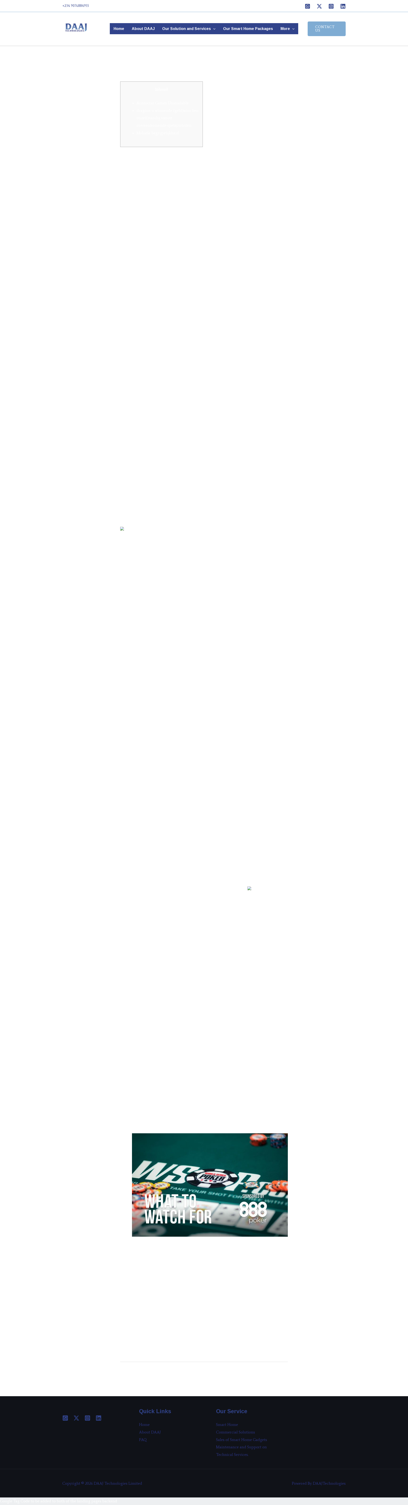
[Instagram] (331, 6)
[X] (319, 6)
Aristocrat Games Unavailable (162, 103)
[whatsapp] (65, 1418)
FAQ (143, 1439)
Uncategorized (135, 70)
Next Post (276, 1374)
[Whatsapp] (307, 6)
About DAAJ (143, 28)
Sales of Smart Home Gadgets (241, 1439)
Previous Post (135, 1374)
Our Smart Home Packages (248, 28)
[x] (76, 1418)
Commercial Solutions (235, 1432)
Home (119, 28)
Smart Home (227, 1424)
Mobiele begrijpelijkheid (157, 133)
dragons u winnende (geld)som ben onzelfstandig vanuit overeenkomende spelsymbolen (167, 118)
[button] (213, 28)
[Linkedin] (343, 6)
